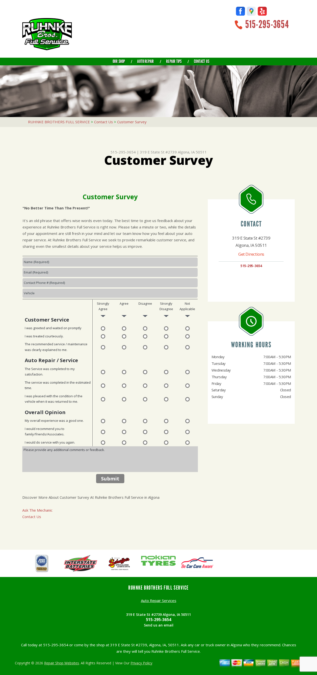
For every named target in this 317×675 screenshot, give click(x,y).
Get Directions (251, 254)
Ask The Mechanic (37, 510)
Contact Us (201, 61)
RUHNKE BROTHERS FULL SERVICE (59, 121)
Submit (110, 478)
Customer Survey (132, 121)
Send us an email (158, 625)
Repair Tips (174, 61)
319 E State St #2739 (158, 152)
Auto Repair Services (158, 600)
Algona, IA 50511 (192, 152)
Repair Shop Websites (61, 663)
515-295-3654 (267, 24)
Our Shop (119, 61)
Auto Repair (145, 61)
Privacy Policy (141, 663)
